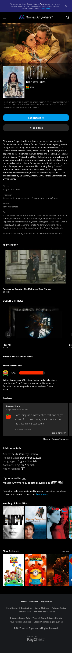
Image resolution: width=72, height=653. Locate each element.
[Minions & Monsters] (35, 570)
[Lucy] (13, 522)
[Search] (67, 17)
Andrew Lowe (38, 197)
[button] (35, 266)
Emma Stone (52, 197)
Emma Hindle (29, 224)
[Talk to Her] (58, 522)
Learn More (42, 494)
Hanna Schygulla (40, 221)
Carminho (38, 227)
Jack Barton (54, 221)
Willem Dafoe (35, 215)
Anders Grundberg (46, 224)
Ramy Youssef (49, 215)
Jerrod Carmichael (31, 218)
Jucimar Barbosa (24, 227)
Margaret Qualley (23, 221)
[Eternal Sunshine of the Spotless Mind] (35, 522)
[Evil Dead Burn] (58, 570)
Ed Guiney (26, 197)
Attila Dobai (16, 224)
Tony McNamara (10, 206)
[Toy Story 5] (13, 570)
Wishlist (38, 127)
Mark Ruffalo (22, 215)
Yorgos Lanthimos (11, 189)
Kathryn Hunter (48, 218)
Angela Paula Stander (54, 227)
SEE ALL (65, 551)
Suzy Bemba (16, 218)
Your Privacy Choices (20, 621)
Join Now (46, 8)
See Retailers (36, 117)
